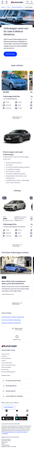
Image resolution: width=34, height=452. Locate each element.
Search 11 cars (10, 54)
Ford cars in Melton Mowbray (11, 320)
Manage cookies (5, 375)
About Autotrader (6, 358)
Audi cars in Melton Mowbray (11, 323)
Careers (3, 360)
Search (31, 3)
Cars (8, 7)
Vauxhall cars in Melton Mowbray (12, 317)
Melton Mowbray (17, 7)
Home (3, 7)
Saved (27, 3)
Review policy (5, 369)
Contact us (4, 356)
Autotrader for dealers (14, 396)
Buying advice (11, 386)
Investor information (6, 363)
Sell (6, 3)
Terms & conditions (6, 367)
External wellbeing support (8, 371)
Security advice (5, 354)
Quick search (11, 391)
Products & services (13, 381)
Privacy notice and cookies (8, 365)
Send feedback (9, 407)
